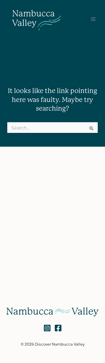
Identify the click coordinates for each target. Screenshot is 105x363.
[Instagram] (47, 328)
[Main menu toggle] (93, 19)
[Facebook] (58, 328)
